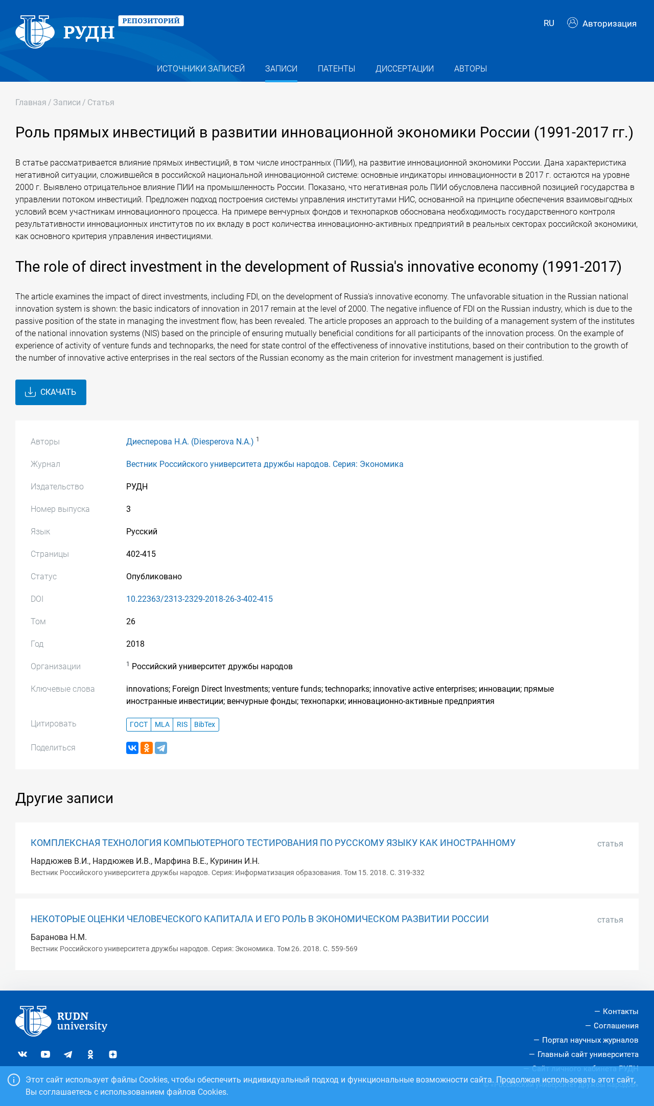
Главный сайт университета (588, 1054)
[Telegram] (161, 748)
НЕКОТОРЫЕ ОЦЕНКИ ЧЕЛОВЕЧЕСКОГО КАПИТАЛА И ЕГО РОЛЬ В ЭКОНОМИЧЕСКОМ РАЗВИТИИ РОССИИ (260, 919)
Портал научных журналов (590, 1040)
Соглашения (616, 1025)
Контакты (621, 1011)
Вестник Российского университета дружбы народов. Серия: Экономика (265, 464)
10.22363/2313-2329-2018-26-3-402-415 (199, 599)
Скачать (57, 392)
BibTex (204, 724)
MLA (162, 724)
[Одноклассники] (147, 748)
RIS (182, 724)
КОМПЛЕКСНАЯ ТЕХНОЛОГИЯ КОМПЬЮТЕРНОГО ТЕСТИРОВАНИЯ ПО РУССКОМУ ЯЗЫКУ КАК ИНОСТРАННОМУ (273, 843)
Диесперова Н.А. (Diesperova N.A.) (190, 441)
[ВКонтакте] (132, 748)
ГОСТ (139, 724)
